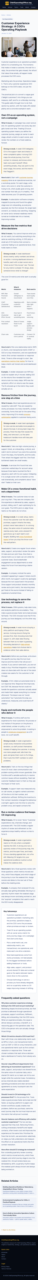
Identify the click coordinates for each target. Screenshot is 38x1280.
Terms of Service (6, 1268)
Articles (10, 7)
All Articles (4, 1252)
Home (4, 7)
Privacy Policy (5, 1266)
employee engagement (17, 732)
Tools (21, 7)
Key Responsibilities (7, 19)
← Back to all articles (8, 1230)
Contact (33, 7)
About (27, 7)
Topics (16, 7)
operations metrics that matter (13, 361)
